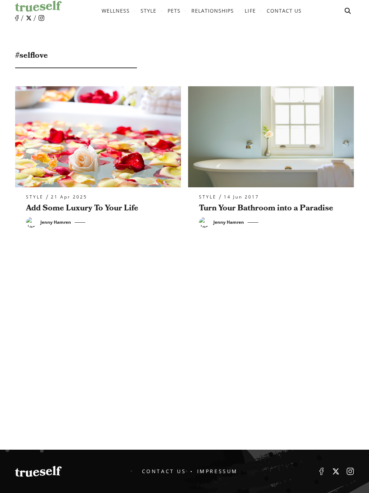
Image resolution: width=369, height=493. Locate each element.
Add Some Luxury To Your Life (82, 208)
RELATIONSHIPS (212, 10)
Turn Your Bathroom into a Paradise (266, 208)
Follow (29, 18)
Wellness (116, 10)
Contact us (284, 10)
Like (17, 18)
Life (250, 10)
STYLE (148, 10)
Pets (174, 10)
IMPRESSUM (217, 471)
